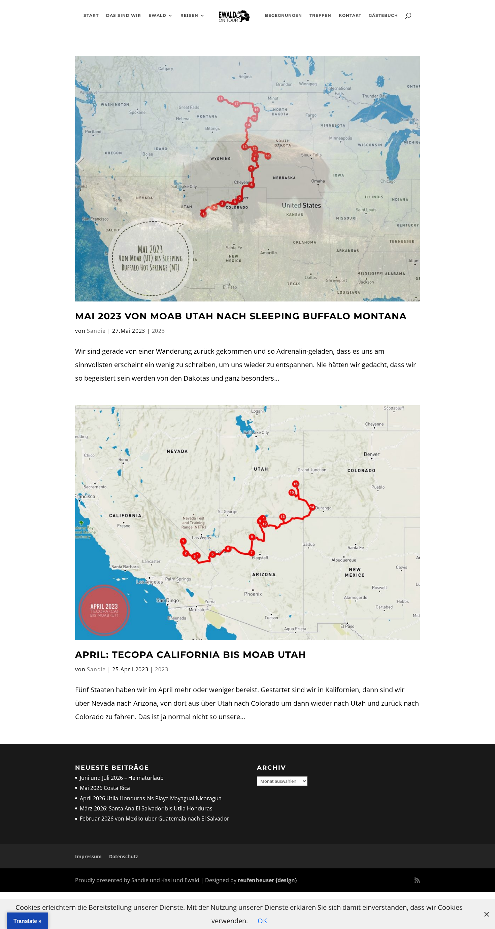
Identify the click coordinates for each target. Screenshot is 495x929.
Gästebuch (383, 15)
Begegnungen (283, 15)
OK (262, 920)
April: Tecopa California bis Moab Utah (190, 654)
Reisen (189, 15)
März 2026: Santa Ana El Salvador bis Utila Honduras (146, 808)
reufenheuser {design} (267, 880)
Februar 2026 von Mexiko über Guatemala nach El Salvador (154, 818)
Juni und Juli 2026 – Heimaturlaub (122, 777)
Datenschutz (123, 856)
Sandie (96, 330)
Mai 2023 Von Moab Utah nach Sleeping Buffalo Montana (241, 316)
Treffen (320, 15)
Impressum (88, 856)
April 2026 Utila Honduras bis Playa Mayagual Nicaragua (151, 798)
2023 (158, 330)
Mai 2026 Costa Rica (105, 788)
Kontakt (350, 15)
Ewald (157, 15)
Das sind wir (123, 15)
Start (91, 15)
